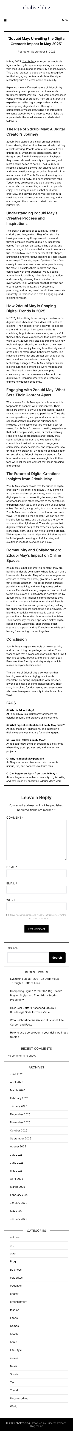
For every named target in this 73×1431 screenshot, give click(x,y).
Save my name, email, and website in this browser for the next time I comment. (38, 917)
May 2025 (16, 1170)
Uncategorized (19, 1398)
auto (13, 1253)
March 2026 (17, 1090)
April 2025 (16, 1178)
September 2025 (20, 1138)
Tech (13, 1382)
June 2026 (16, 1074)
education (16, 1285)
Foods (14, 1318)
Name (11, 867)
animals (15, 1237)
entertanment (18, 1301)
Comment (15, 817)
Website (12, 900)
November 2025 (20, 1122)
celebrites (16, 1277)
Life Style (16, 1350)
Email (11, 883)
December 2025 (20, 1114)
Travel (14, 1390)
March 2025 (17, 1186)
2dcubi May (29, 61)
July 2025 (16, 1154)
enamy (14, 1293)
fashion (14, 1310)
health (14, 1334)
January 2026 (18, 1106)
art (12, 1245)
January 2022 (18, 1219)
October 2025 (18, 1130)
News (13, 1366)
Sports (14, 1374)
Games (14, 1326)
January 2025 (18, 1203)
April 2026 (16, 1082)
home (13, 1342)
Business (16, 1269)
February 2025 (19, 1195)
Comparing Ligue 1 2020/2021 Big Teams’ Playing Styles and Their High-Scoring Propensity (36, 995)
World (13, 1406)
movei (14, 1358)
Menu (65, 20)
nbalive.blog (36, 7)
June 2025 (16, 1162)
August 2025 (18, 1146)
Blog (13, 1261)
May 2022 (16, 1211)
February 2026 (19, 1098)
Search (12, 948)
